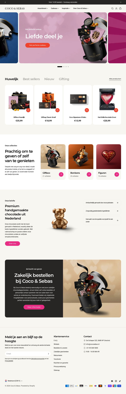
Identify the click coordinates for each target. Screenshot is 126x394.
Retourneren (58, 355)
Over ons (12, 243)
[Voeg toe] (28, 110)
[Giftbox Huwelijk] (19, 99)
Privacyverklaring (60, 366)
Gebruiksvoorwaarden (37, 359)
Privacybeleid (9, 361)
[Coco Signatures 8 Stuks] (77, 99)
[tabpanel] (63, 105)
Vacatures (57, 359)
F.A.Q (55, 340)
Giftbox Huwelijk (19, 117)
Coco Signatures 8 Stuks (77, 117)
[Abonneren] (48, 354)
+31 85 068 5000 (92, 348)
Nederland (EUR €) (14, 381)
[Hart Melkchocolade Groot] (107, 99)
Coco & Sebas (15, 386)
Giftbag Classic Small (48, 117)
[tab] (11, 79)
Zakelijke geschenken (61, 352)
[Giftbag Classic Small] (48, 99)
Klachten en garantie (61, 363)
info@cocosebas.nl (92, 344)
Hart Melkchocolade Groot (107, 117)
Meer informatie (33, 307)
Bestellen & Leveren (60, 348)
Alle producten (115, 79)
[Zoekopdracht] (112, 8)
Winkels (56, 344)
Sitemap (57, 370)
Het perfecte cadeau (37, 45)
